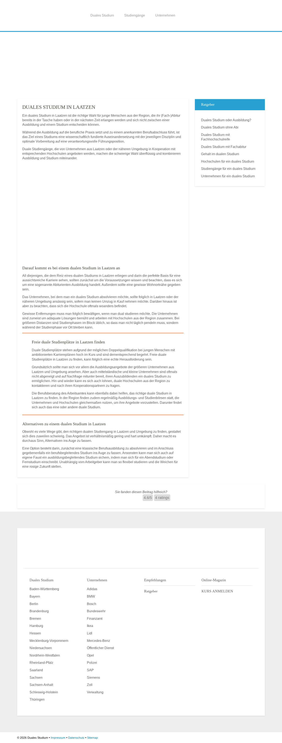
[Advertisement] (141, 64)
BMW (91, 596)
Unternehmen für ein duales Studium (228, 176)
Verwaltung (95, 692)
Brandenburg (39, 611)
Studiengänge (134, 15)
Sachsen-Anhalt (41, 685)
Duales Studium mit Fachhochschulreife (215, 137)
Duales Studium (102, 15)
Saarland (36, 670)
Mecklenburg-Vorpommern (49, 640)
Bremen (35, 618)
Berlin (34, 604)
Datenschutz (76, 737)
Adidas (92, 589)
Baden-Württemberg (44, 589)
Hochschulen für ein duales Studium (227, 161)
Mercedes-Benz (98, 640)
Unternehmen (165, 15)
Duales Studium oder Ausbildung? (226, 120)
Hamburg (36, 626)
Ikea (90, 626)
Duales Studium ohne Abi (219, 127)
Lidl (89, 633)
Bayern (35, 596)
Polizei (92, 662)
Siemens (93, 677)
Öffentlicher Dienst (100, 648)
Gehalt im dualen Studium (220, 154)
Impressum (58, 737)
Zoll (89, 685)
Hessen (35, 633)
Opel (90, 655)
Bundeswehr (96, 611)
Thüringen (37, 699)
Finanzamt (94, 618)
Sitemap (92, 737)
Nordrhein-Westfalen (45, 655)
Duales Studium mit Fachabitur (223, 147)
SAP (90, 670)
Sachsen (36, 677)
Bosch (91, 604)
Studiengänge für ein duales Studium (228, 168)
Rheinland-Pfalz (41, 662)
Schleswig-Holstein (44, 692)
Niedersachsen (41, 648)
